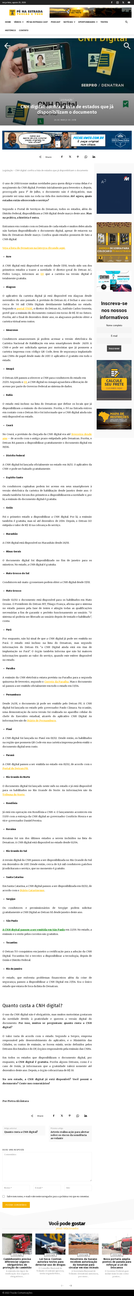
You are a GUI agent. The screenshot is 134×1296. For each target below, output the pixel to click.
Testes (104, 22)
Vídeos (17, 22)
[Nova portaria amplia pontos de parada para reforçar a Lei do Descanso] (117, 1244)
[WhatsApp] (85, 156)
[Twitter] (123, 2)
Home (8, 22)
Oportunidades (86, 22)
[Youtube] (129, 2)
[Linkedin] (93, 156)
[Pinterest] (77, 156)
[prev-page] (62, 1286)
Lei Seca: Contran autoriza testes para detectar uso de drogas (50, 1261)
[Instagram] (117, 2)
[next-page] (70, 1286)
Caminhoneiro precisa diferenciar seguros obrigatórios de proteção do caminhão (17, 1263)
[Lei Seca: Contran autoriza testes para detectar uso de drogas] (50, 1244)
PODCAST (55, 22)
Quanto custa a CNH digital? (21, 1132)
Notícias (68, 22)
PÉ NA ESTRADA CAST (37, 22)
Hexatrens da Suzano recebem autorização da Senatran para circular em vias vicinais (84, 1263)
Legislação (67, 100)
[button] (126, 22)
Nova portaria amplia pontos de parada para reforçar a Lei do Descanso (116, 1263)
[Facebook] (111, 2)
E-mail (114, 336)
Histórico (10, 30)
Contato (23, 30)
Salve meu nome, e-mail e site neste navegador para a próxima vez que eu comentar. (48, 1196)
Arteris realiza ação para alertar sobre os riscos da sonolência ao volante (70, 1135)
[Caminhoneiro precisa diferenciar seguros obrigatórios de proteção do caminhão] (17, 1244)
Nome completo (114, 325)
